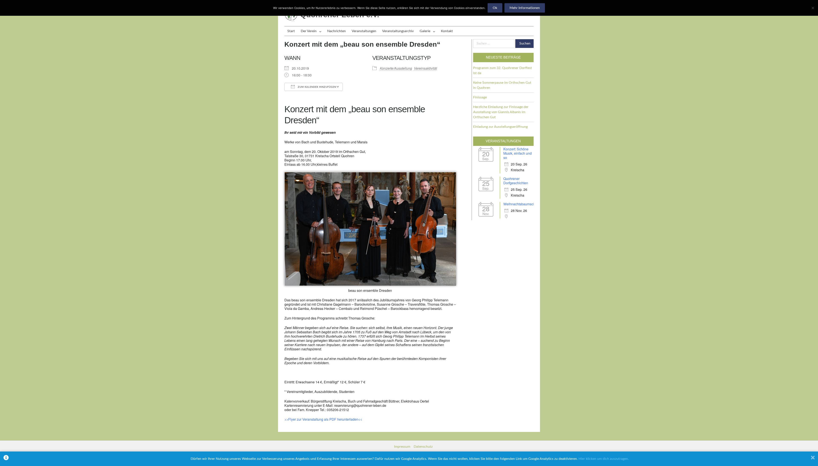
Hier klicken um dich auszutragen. (604, 458)
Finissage (480, 97)
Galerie (425, 31)
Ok (495, 8)
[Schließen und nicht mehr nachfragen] (813, 459)
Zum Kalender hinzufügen (316, 87)
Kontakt (447, 31)
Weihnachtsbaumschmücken (525, 203)
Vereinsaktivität (425, 68)
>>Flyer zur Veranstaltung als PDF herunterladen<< (323, 419)
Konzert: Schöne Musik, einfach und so (517, 153)
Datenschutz (423, 446)
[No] (813, 8)
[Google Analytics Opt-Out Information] (6, 459)
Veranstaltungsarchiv (398, 31)
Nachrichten (336, 31)
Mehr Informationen (525, 8)
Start (291, 31)
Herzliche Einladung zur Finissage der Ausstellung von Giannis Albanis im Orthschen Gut (501, 112)
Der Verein (309, 31)
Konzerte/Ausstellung (396, 68)
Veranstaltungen (364, 31)
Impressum (402, 446)
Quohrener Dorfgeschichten (515, 180)
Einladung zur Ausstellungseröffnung (500, 126)
